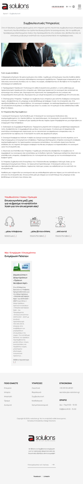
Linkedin (47, 476)
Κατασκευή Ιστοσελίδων (35, 421)
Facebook (37, 476)
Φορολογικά (36, 392)
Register (53, 464)
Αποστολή (8, 396)
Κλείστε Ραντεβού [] (38, 236)
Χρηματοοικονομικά (40, 405)
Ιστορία (7, 392)
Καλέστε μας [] (11, 236)
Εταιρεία (7, 388)
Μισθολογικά (37, 400)
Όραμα (7, 400)
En (70, 7)
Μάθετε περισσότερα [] (21, 361)
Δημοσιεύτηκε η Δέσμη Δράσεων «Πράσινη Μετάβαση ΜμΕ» (20, 278)
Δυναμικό (8, 405)
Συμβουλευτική (38, 396)
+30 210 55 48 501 (58, 7)
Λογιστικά (36, 388)
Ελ (67, 7)
